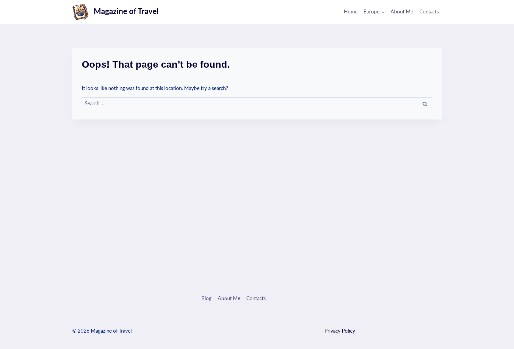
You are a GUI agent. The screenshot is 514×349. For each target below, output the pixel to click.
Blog (206, 298)
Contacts (429, 11)
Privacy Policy (340, 331)
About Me (402, 11)
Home (351, 11)
